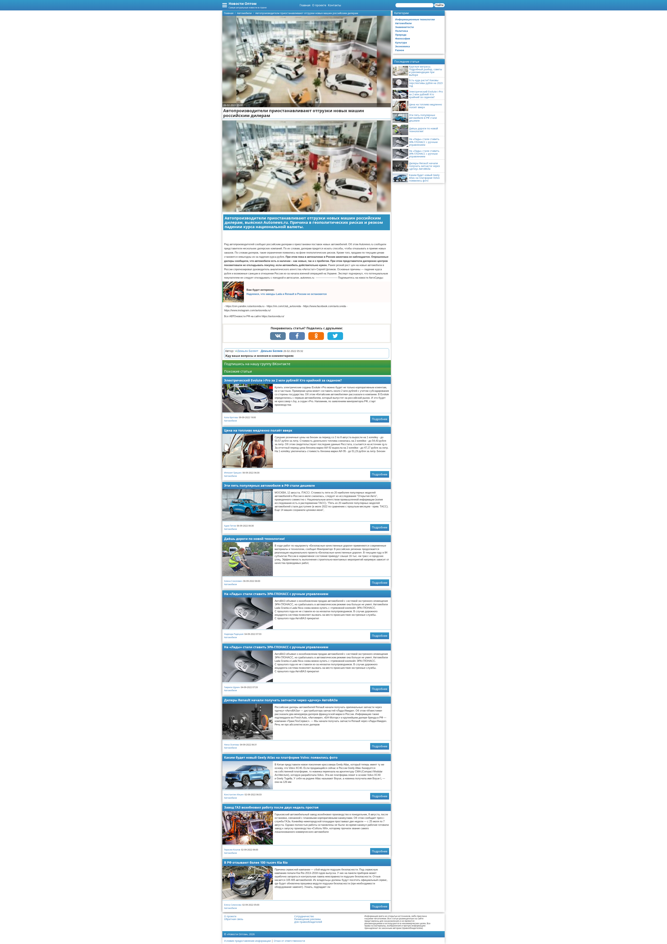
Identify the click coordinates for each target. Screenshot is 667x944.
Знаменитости (404, 27)
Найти (439, 5)
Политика (401, 31)
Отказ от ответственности (289, 940)
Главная (305, 5)
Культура (401, 42)
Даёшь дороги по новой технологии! (254, 539)
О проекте (319, 5)
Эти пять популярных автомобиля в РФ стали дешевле (269, 485)
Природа (400, 34)
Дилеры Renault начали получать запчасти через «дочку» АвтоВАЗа (281, 700)
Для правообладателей (308, 922)
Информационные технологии (415, 19)
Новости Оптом (243, 3)
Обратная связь (233, 919)
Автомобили (230, 420)
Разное (399, 50)
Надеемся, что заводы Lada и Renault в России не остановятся (286, 293)
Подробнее (379, 419)
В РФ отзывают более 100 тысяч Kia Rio (256, 862)
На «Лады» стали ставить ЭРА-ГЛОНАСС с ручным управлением (276, 594)
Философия (402, 38)
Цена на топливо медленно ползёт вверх (258, 430)
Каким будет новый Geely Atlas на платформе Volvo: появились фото (280, 757)
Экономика (402, 46)
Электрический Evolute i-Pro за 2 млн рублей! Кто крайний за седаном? (283, 380)
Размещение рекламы (307, 919)
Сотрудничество (304, 916)
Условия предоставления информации (247, 940)
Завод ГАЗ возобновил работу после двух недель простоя (271, 807)
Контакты (334, 5)
